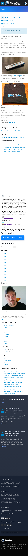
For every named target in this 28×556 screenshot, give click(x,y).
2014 (4, 271)
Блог (3, 9)
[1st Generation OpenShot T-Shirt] (15, 93)
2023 (4, 258)
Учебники (6, 353)
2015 (4, 270)
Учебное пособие (8, 366)
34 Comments (12, 122)
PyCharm (6, 336)
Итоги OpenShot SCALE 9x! (10, 153)
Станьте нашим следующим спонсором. (10, 532)
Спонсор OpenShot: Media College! (12, 151)
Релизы (6, 351)
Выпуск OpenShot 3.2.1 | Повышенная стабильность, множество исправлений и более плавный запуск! (14, 391)
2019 (4, 264)
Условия (14, 548)
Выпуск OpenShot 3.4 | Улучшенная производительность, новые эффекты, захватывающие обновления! (13, 382)
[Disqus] (14, 174)
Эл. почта (8, 515)
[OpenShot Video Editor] (13, 3)
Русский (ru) (20, 548)
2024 (4, 256)
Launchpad (6, 334)
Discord (16, 515)
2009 (4, 279)
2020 (4, 262)
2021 (4, 261)
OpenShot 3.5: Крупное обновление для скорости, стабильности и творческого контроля (13, 377)
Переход (6, 364)
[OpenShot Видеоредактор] (6, 540)
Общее (5, 349)
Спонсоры (5, 529)
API (5, 358)
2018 (4, 265)
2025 (4, 255)
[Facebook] (2, 525)
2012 (4, 274)
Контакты (5, 507)
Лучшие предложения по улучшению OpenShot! (12, 137)
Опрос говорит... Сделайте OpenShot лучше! (14, 147)
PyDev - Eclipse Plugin (9, 338)
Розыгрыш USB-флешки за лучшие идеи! (10, 20)
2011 (4, 276)
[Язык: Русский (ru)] (26, 3)
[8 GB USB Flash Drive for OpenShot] (15, 65)
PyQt (5, 340)
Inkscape (6, 332)
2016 (4, 268)
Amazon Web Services (9, 325)
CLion (5, 327)
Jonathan (6, 26)
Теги (3, 355)
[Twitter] (5, 525)
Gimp (5, 331)
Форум (12, 515)
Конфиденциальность (6, 548)
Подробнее (3, 423)
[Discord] (8, 525)
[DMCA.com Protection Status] (5, 518)
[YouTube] (10, 525)
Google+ (21, 75)
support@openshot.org (10, 513)
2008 (4, 280)
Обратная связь (8, 360)
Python (5, 341)
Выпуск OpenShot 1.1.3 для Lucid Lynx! (13, 149)
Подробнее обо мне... (6, 319)
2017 (4, 267)
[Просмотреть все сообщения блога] (3, 402)
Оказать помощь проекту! (13, 238)
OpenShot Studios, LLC (6, 546)
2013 (4, 273)
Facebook (15, 75)
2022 (4, 259)
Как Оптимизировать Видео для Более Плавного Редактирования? (15, 434)
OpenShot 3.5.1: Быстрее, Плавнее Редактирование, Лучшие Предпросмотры (14, 411)
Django (5, 329)
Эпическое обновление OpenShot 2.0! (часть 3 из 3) (13, 130)
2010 (4, 277)
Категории (5, 346)
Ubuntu (5, 343)
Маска (5, 362)
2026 (4, 253)
